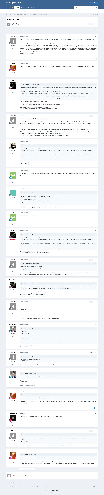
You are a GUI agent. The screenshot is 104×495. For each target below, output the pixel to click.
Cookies (57, 490)
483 (13, 92)
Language (47, 490)
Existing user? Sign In (86, 2)
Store (28, 7)
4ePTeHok (14, 23)
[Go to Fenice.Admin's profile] (13, 85)
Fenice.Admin (12, 80)
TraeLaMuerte (13, 413)
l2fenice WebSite (10, 7)
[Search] (96, 7)
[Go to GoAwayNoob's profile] (13, 329)
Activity (22, 7)
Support (32, 7)
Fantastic (12, 63)
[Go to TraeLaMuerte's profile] (13, 418)
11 (13, 182)
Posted (24, 36)
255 (13, 75)
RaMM (12, 141)
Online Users (23, 11)
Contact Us (52, 490)
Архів (19, 24)
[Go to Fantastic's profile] (13, 68)
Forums (7, 11)
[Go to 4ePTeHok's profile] (8, 24)
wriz (13, 170)
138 (13, 425)
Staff (18, 11)
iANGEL (13, 188)
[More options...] (95, 36)
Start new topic (94, 29)
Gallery (13, 11)
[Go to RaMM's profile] (13, 146)
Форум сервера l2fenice (14, 3)
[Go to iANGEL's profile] (13, 193)
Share (84, 24)
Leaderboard (30, 11)
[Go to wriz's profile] (13, 175)
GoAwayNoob (12, 324)
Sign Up (95, 2)
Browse (17, 7)
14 (13, 336)
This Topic (92, 7)
